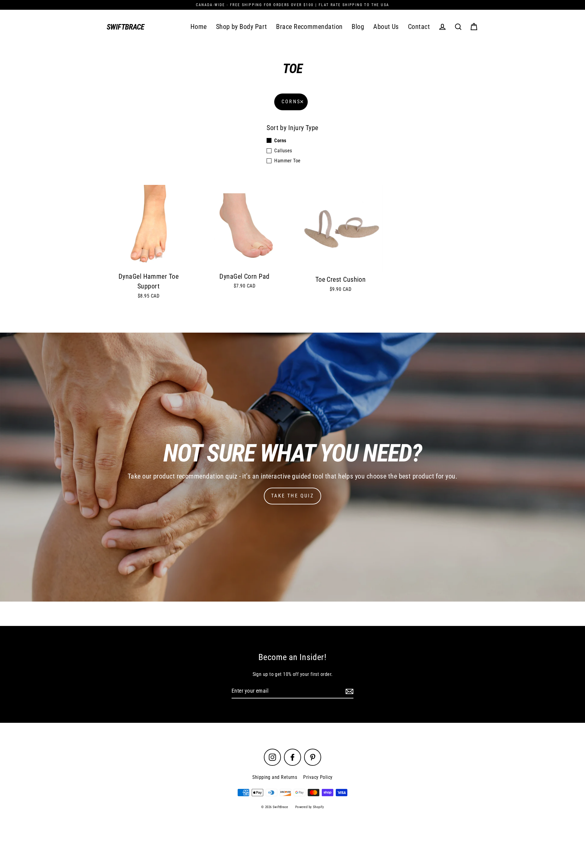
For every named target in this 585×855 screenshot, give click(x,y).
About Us (386, 26)
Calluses (283, 151)
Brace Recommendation (309, 26)
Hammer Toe (287, 161)
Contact (419, 26)
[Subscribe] (348, 691)
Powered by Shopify (309, 807)
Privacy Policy (317, 777)
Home (198, 26)
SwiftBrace (125, 27)
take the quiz (292, 496)
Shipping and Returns (274, 777)
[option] (292, 467)
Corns (291, 101)
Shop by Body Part (241, 26)
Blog (358, 26)
